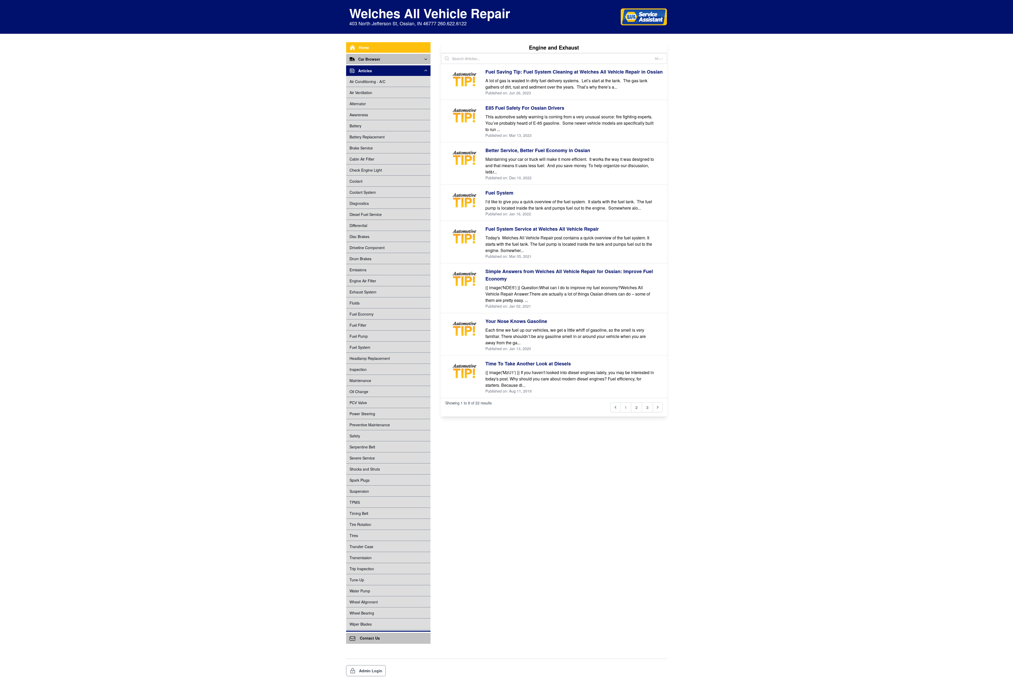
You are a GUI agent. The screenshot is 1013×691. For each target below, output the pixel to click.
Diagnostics (359, 203)
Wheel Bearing (362, 613)
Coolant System (363, 192)
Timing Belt (359, 513)
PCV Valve (358, 402)
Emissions (358, 269)
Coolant (356, 181)
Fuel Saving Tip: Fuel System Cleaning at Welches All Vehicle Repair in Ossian (574, 71)
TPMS (355, 502)
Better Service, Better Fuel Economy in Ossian (537, 150)
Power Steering (362, 413)
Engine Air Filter (363, 280)
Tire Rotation (360, 524)
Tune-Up (357, 579)
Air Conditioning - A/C (367, 81)
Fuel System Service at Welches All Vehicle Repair (542, 228)
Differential (358, 225)
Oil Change (359, 391)
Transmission (361, 557)
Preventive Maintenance (370, 424)
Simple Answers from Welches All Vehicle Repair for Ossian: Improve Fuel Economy (569, 275)
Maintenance (360, 380)
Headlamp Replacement (370, 358)
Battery (355, 125)
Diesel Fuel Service (366, 214)
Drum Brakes (360, 258)
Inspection (358, 369)
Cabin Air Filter (362, 159)
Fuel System (360, 347)
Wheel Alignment (364, 602)
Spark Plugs (360, 480)
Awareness (359, 114)
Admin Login (370, 670)
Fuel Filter (358, 325)
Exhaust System (363, 291)
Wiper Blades (361, 624)
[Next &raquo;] (658, 407)
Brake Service (361, 148)
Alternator (358, 103)
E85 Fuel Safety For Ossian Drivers (524, 107)
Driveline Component (367, 247)
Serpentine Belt (362, 447)
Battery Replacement (367, 136)
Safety (355, 435)
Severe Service (362, 458)
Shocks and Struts (365, 469)
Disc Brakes (359, 236)
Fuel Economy (362, 314)
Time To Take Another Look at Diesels (528, 363)
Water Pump (360, 590)
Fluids (355, 303)
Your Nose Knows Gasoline (516, 321)
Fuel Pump (359, 336)
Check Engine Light (366, 170)
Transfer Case (361, 546)
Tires (354, 535)
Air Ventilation (361, 92)
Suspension (359, 491)
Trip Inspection (362, 568)
